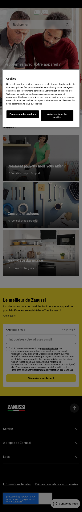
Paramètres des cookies (23, 114)
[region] (41, 98)
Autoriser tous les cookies (57, 115)
